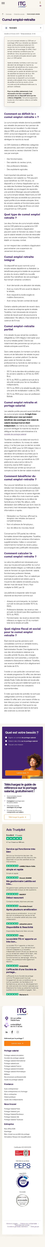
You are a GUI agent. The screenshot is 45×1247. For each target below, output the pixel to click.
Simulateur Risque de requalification (17, 1137)
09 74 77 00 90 (16, 1027)
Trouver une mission (15, 745)
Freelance (8, 1084)
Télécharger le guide (16, 817)
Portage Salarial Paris (12, 1109)
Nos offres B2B (9, 1129)
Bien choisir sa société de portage (17, 1134)
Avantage (7, 1131)
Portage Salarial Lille (11, 1117)
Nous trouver (10, 1104)
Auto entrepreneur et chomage (15, 1091)
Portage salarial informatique (15, 1072)
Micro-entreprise (10, 1094)
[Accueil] (2, 14)
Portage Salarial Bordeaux (14, 1114)
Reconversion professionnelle (15, 1077)
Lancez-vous (21, 773)
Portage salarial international (14, 1061)
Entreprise (9, 1124)
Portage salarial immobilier (14, 1069)
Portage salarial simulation (14, 1055)
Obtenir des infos (23, 741)
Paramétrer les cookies (22, 1225)
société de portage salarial (15, 434)
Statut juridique (9, 1097)
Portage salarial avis (11, 1063)
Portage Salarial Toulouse (13, 1120)
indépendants (17, 1100)
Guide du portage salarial (13, 1080)
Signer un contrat (22, 738)
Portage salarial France (12, 1066)
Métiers (7, 1074)
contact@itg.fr (15, 1024)
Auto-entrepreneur (11, 1089)
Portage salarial (11, 1051)
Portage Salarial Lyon (12, 1111)
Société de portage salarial (14, 1058)
